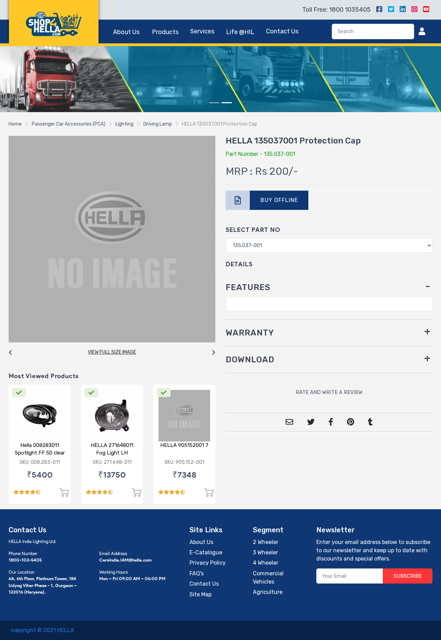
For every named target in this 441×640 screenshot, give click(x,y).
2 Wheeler (265, 542)
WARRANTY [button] (250, 333)
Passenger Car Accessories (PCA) (68, 124)
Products (165, 32)
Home (15, 124)
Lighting (124, 124)
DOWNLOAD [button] (250, 359)
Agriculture (268, 592)
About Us (126, 32)
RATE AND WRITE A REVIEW (329, 392)
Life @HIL (240, 32)
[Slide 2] (227, 103)
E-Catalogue (205, 552)
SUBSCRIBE (407, 576)
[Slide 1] (214, 103)
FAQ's (196, 573)
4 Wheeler (265, 562)
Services (202, 31)
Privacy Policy (207, 562)
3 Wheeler (265, 552)
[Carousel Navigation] (112, 353)
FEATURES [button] (248, 287)
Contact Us (282, 31)
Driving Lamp (157, 124)
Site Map (200, 594)
